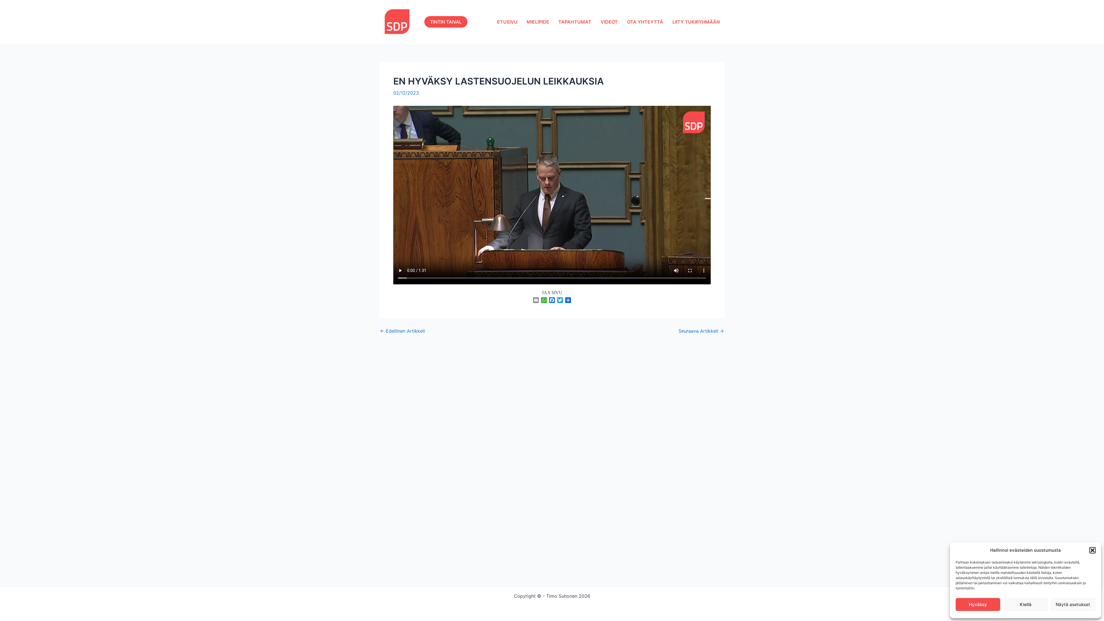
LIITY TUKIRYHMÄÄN (696, 22)
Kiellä (1026, 604)
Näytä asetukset (1073, 604)
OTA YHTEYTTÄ (645, 22)
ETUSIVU (507, 22)
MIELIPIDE (538, 22)
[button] (1092, 550)
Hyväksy (978, 604)
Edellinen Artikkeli (402, 331)
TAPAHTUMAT (574, 22)
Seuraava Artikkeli (701, 331)
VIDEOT (609, 22)
